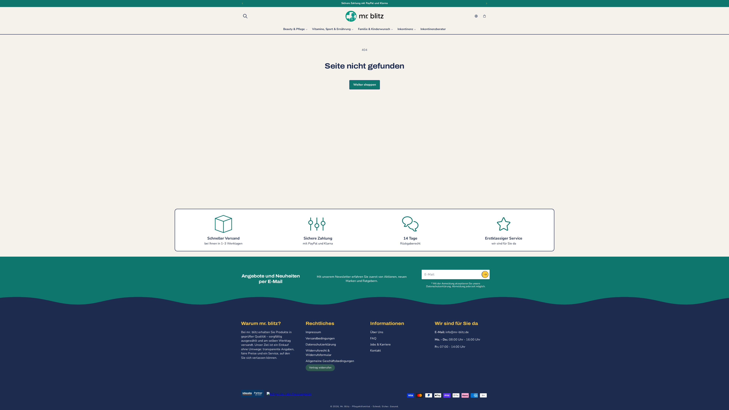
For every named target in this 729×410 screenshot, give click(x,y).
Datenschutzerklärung (321, 344)
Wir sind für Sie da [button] (456, 323)
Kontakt (375, 350)
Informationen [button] (387, 323)
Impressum (313, 332)
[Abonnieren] (485, 274)
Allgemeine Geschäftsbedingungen (330, 361)
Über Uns (376, 332)
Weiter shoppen (364, 85)
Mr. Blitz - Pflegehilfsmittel (355, 406)
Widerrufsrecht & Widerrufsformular (318, 352)
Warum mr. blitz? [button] (261, 323)
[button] (245, 16)
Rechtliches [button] (320, 323)
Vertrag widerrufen (320, 367)
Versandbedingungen (320, 338)
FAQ (373, 338)
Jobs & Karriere (380, 344)
